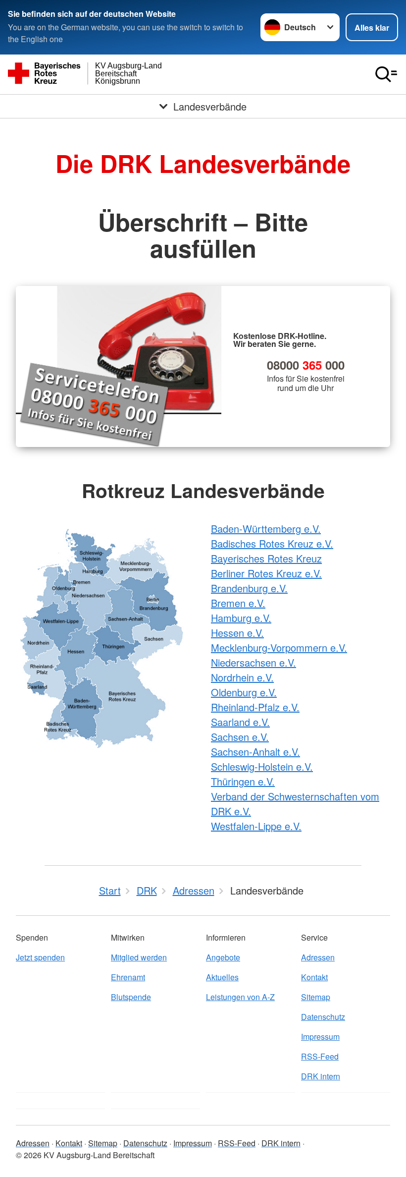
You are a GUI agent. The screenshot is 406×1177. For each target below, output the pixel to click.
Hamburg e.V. (241, 618)
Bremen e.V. (238, 603)
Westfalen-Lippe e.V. (256, 826)
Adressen (318, 957)
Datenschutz (323, 1016)
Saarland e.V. (240, 722)
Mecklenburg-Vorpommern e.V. (279, 647)
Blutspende (131, 997)
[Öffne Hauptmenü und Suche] (386, 74)
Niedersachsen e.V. (253, 662)
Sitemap (315, 997)
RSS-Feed (320, 1056)
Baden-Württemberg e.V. (266, 528)
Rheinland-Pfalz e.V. (255, 707)
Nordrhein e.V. (242, 677)
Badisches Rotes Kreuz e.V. (272, 543)
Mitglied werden (139, 957)
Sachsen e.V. (240, 736)
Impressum (320, 1036)
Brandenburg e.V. (249, 588)
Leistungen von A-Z (240, 997)
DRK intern (320, 1076)
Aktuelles (222, 977)
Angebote (223, 957)
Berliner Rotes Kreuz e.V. (266, 573)
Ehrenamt (128, 977)
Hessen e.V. (237, 632)
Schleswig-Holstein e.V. (262, 766)
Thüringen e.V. (243, 781)
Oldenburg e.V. (244, 692)
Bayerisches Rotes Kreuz (266, 558)
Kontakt (314, 977)
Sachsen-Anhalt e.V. (255, 751)
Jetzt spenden (40, 957)
